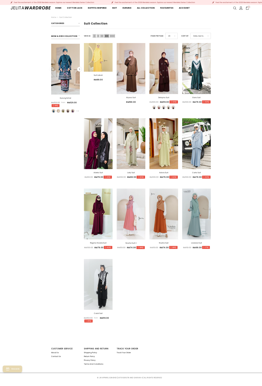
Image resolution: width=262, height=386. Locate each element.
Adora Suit (163, 172)
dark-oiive (68, 111)
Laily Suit (131, 172)
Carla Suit (196, 172)
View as (87, 36)
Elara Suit (196, 97)
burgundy (63, 111)
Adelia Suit (98, 172)
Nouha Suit (163, 243)
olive (168, 107)
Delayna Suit (163, 97)
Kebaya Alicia (65, 98)
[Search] (235, 8)
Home (53, 17)
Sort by (184, 36)
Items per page (157, 36)
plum (173, 107)
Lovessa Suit (196, 243)
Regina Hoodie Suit (98, 243)
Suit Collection (65, 17)
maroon (54, 111)
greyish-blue (73, 111)
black (58, 111)
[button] (51, 69)
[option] (65, 79)
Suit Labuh (98, 75)
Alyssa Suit (131, 97)
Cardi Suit (98, 313)
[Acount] (241, 8)
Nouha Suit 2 (131, 243)
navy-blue (164, 107)
